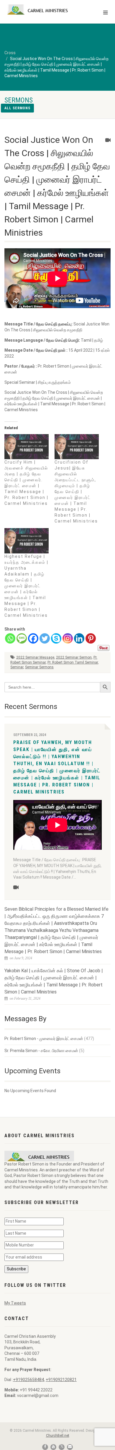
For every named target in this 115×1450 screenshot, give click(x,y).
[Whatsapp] (10, 638)
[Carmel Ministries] (38, 9)
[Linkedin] (79, 638)
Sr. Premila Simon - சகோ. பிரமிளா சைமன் (41, 1050)
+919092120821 (61, 1379)
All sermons (17, 108)
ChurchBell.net (57, 1436)
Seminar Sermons (39, 667)
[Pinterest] (91, 638)
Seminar (16, 667)
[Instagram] (68, 638)
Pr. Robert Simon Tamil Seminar (72, 662)
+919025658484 (28, 1379)
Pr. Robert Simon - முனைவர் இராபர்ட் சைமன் (43, 1038)
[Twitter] (45, 638)
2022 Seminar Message (35, 657)
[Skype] (56, 638)
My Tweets (15, 1303)
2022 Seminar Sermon (74, 657)
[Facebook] (33, 638)
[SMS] (22, 638)
